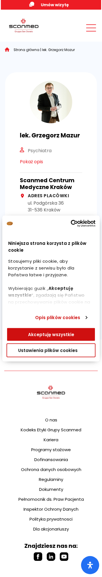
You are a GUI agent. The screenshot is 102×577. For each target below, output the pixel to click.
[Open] (90, 565)
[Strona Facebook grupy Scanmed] (38, 556)
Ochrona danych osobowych (51, 469)
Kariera (51, 440)
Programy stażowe (51, 450)
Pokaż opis (31, 161)
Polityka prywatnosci (51, 519)
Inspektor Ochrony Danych (51, 509)
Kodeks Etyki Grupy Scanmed (51, 430)
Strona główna (26, 49)
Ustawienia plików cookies (48, 350)
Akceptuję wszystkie (51, 334)
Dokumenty (51, 489)
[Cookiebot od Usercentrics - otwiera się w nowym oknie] (71, 223)
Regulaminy (51, 479)
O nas (51, 420)
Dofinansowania (51, 460)
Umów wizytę (55, 5)
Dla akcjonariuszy (51, 529)
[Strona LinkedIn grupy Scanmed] (51, 556)
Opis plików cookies (57, 318)
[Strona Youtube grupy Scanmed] (64, 556)
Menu (78, 33)
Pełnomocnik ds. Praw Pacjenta (51, 499)
